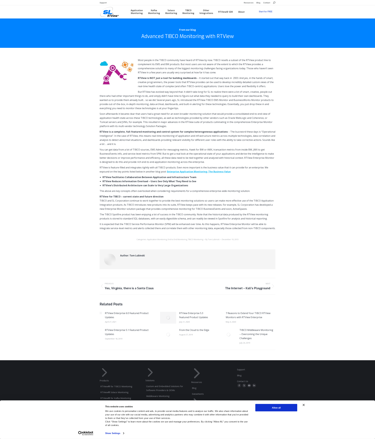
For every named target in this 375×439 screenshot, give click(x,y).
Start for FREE (265, 11)
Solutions (150, 380)
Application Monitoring (157, 239)
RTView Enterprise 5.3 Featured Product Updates (193, 315)
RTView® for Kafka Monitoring (115, 398)
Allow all (276, 407)
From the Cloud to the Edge (194, 330)
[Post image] (101, 313)
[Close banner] (304, 405)
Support (241, 369)
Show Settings (112, 433)
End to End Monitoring (177, 239)
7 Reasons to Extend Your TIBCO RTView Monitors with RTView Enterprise (248, 315)
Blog (194, 387)
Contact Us (242, 381)
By (212, 239)
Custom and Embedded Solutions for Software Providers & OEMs (164, 388)
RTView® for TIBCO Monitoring (116, 386)
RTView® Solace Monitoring (114, 392)
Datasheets (198, 393)
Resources (196, 382)
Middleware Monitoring (157, 396)
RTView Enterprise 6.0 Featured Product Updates (127, 315)
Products (104, 380)
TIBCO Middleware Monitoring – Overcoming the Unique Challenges (256, 334)
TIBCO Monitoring (195, 239)
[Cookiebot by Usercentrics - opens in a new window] (86, 433)
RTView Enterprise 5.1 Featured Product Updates (127, 332)
